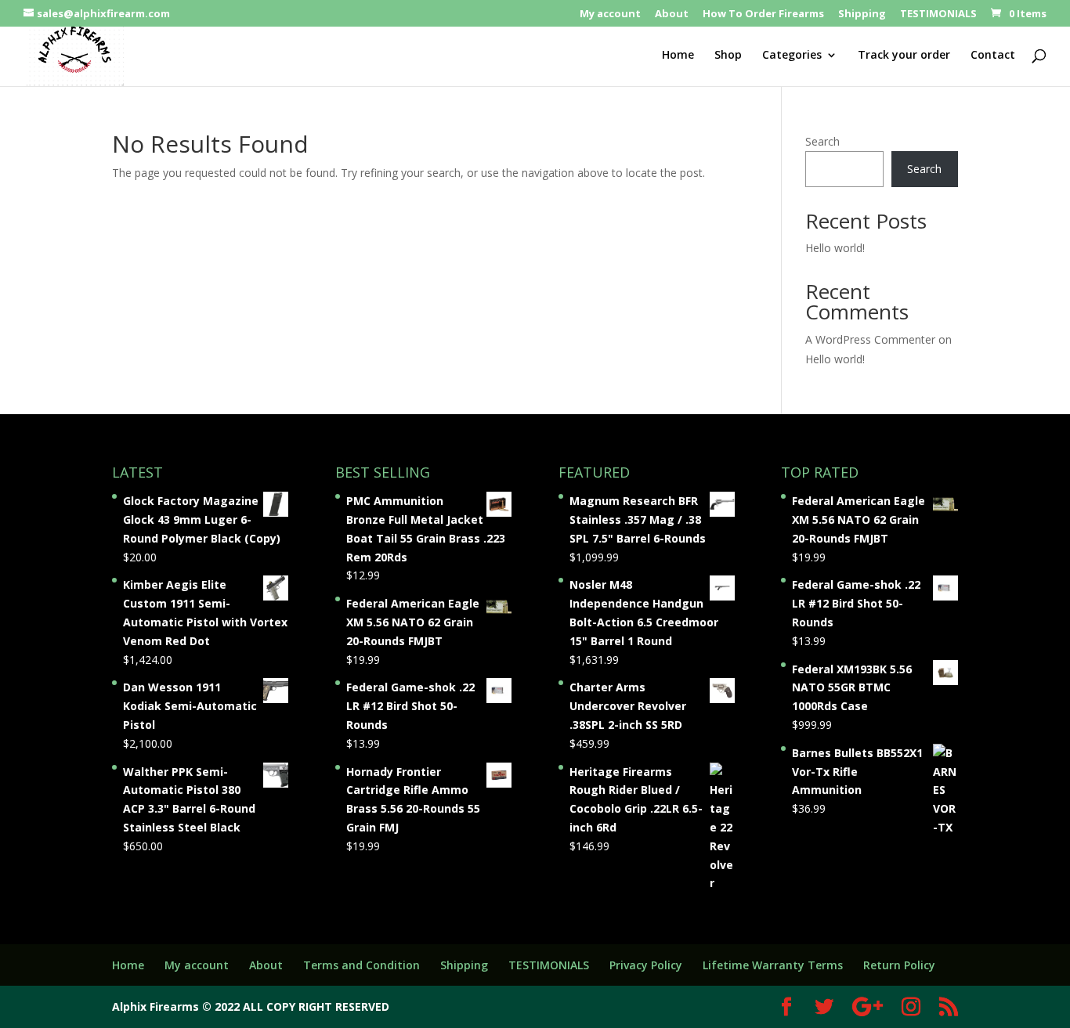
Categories (792, 55)
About (672, 14)
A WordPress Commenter (870, 339)
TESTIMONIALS (938, 14)
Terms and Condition (361, 965)
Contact (993, 55)
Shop (728, 55)
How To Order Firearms (763, 14)
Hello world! (835, 247)
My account (610, 14)
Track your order (904, 55)
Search (822, 141)
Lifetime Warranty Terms (773, 965)
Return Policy (899, 965)
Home (678, 55)
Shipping (862, 14)
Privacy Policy (645, 965)
